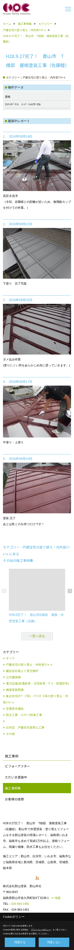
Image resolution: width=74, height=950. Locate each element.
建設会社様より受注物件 (22, 671)
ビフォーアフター (17, 766)
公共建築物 (13, 677)
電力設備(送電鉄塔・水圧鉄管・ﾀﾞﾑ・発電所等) (37, 683)
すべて (10, 658)
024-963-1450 (20, 903)
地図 (58, 897)
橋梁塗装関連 (15, 689)
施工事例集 (13, 788)
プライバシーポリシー (41, 930)
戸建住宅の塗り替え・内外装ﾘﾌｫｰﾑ (29, 664)
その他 (10, 733)
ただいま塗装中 (16, 777)
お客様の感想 (14, 799)
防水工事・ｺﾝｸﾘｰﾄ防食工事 (24, 715)
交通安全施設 (15, 708)
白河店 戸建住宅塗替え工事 (25, 727)
